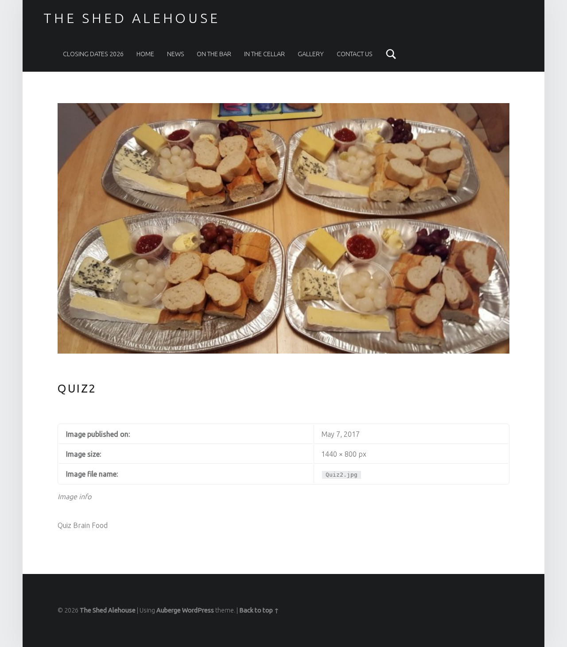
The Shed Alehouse (131, 18)
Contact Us (355, 54)
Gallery (311, 54)
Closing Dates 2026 (93, 54)
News (175, 54)
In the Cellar (264, 54)
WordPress (198, 610)
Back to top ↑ (259, 610)
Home (145, 54)
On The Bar (214, 54)
